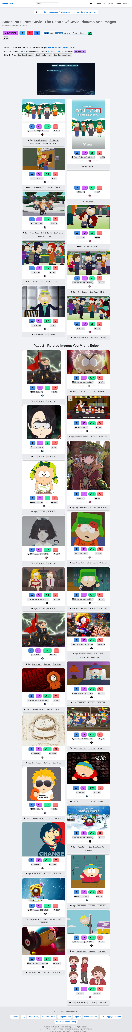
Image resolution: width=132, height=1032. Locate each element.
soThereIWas (50, 868)
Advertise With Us (91, 1017)
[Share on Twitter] (22, 33)
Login (118, 3)
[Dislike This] (55, 126)
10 (48, 860)
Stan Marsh (53, 51)
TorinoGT (95, 386)
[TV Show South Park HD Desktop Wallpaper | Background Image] (43, 545)
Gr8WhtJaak (50, 967)
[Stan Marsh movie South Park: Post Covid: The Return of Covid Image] (88, 229)
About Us (14, 1017)
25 (93, 788)
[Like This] (92, 153)
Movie (43, 12)
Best (75, 33)
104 (48, 650)
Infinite (60, 33)
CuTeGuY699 (50, 134)
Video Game (37, 919)
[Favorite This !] (39, 126)
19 (48, 749)
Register (126, 3)
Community (110, 3)
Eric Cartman (29, 51)
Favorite (11, 33)
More (83, 33)
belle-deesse (95, 431)
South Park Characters (25, 55)
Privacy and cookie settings (66, 1022)
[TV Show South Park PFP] (44, 383)
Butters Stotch (43, 334)
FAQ (23, 1017)
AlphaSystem (50, 396)
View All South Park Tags (60, 47)
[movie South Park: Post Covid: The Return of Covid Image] (88, 148)
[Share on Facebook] (37, 33)
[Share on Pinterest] (30, 33)
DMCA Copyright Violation (111, 1017)
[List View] (52, 33)
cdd (50, 603)
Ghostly (50, 182)
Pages (68, 33)
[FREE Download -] (32, 126)
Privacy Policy (33, 1017)
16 (48, 696)
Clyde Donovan (81, 1002)
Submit (99, 3)
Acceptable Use (64, 1017)
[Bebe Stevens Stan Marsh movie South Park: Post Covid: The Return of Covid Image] (88, 274)
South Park (53, 12)
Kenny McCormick (66, 51)
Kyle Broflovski (41, 51)
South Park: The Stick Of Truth (88, 657)
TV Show (41, 401)
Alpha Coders (7, 4)
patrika (50, 914)
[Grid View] (46, 33)
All (7, 38)
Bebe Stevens (82, 292)
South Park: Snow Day (52, 919)
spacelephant (50, 757)
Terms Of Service (48, 1017)
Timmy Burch (34, 233)
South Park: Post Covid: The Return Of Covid (78, 12)
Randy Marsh (36, 874)
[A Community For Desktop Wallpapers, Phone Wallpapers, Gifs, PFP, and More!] (37, 12)
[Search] (60, 3)
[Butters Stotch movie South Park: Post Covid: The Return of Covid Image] (43, 317)
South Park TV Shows (43, 55)
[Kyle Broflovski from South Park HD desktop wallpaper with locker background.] (88, 590)
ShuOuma (50, 506)
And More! (80, 51)
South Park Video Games (62, 55)
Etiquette (77, 1017)
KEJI (50, 558)
